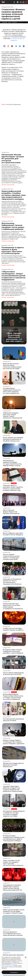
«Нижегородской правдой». (17, 39)
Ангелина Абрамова (13, 104)
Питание (14, 22)
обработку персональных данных (9, 965)
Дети (9, 22)
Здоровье (4, 22)
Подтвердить (14, 972)
